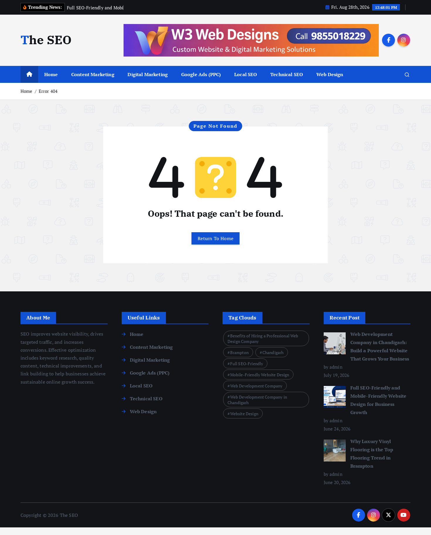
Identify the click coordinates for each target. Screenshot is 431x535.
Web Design (329, 74)
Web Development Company (256, 386)
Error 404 (48, 91)
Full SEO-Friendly (246, 363)
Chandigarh (273, 352)
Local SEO (245, 74)
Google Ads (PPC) (201, 74)
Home (51, 74)
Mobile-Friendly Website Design (259, 374)
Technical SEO (286, 74)
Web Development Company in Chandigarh (257, 399)
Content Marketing (92, 74)
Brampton (239, 352)
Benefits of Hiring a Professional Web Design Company (263, 338)
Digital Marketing (148, 74)
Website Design (244, 413)
